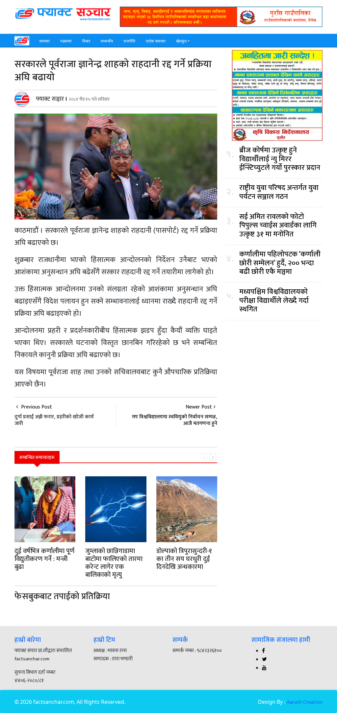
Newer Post (199, 407)
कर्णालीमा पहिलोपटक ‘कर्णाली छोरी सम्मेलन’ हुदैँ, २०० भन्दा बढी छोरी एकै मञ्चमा (280, 263)
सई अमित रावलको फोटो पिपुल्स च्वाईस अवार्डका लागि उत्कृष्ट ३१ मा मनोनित (278, 226)
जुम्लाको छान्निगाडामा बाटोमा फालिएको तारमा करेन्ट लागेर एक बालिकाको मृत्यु (114, 562)
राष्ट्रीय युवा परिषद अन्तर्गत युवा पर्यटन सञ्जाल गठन (279, 192)
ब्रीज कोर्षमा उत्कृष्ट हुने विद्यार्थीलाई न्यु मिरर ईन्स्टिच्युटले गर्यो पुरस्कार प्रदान (279, 159)
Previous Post (54, 414)
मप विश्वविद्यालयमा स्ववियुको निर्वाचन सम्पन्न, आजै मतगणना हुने (174, 420)
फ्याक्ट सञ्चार (50, 99)
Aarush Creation (305, 702)
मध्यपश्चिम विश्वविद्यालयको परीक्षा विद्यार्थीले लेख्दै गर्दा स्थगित (274, 301)
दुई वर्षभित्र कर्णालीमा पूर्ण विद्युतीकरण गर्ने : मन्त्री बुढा (44, 558)
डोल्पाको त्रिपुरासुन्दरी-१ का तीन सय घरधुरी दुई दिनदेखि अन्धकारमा (184, 558)
